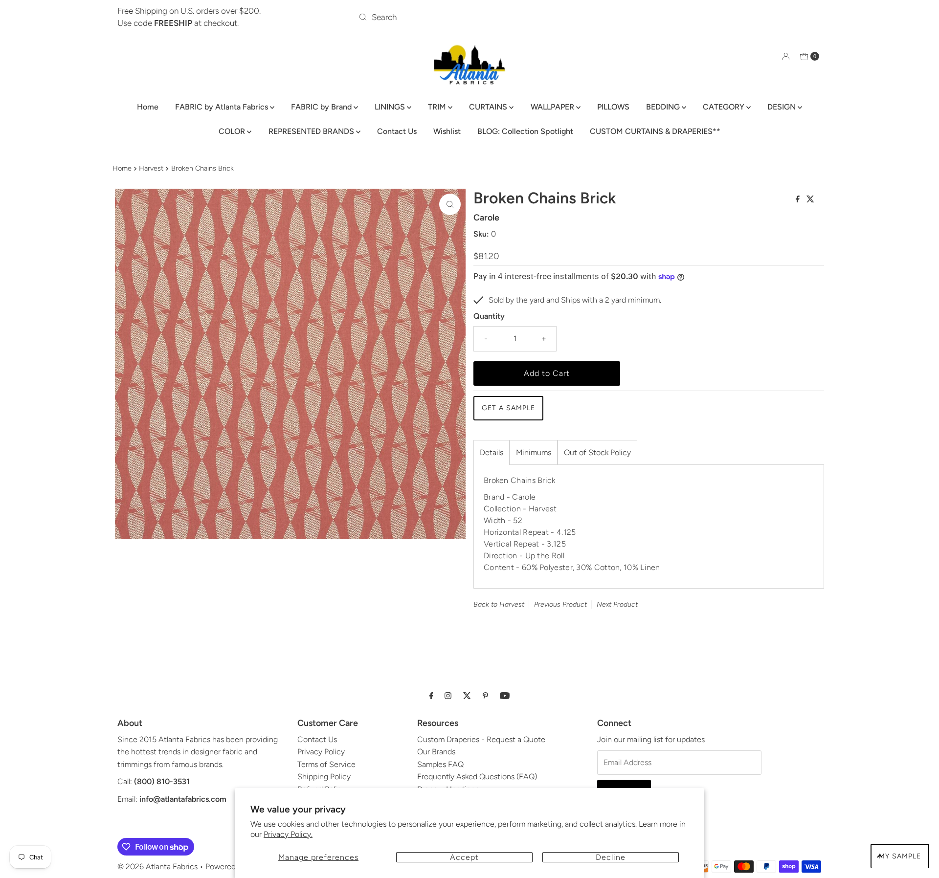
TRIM (438, 106)
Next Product (617, 604)
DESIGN (782, 106)
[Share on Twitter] (810, 199)
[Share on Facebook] (799, 199)
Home (147, 106)
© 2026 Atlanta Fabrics (157, 866)
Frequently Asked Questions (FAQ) (477, 776)
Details (491, 452)
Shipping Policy (324, 776)
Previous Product (560, 604)
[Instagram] (448, 695)
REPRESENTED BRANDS (312, 131)
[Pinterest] (485, 695)
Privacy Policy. (288, 834)
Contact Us (397, 131)
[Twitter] (467, 695)
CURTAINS (489, 106)
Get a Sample (508, 408)
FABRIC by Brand (322, 106)
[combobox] (469, 17)
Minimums (533, 452)
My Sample (900, 856)
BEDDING (664, 106)
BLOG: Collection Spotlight (525, 131)
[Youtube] (505, 695)
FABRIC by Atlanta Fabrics (222, 106)
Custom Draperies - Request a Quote (481, 739)
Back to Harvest (498, 604)
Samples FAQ (440, 764)
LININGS (391, 106)
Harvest (151, 168)
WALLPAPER (553, 106)
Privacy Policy (321, 751)
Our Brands (436, 751)
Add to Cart (547, 373)
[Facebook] (431, 695)
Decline (611, 857)
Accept (464, 857)
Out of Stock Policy (597, 452)
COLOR (233, 131)
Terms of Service (326, 764)
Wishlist (447, 131)
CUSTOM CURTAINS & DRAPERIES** (655, 131)
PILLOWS (613, 106)
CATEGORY (724, 106)
